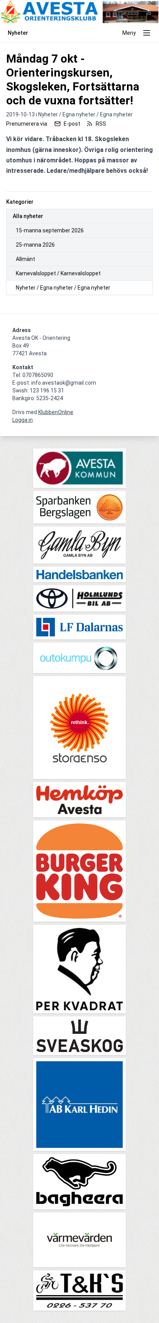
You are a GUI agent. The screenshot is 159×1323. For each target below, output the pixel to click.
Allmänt (25, 259)
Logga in (22, 420)
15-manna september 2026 (50, 230)
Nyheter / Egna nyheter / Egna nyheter (63, 288)
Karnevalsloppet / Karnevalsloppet (58, 273)
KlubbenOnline (55, 412)
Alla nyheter (28, 216)
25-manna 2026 (35, 245)
